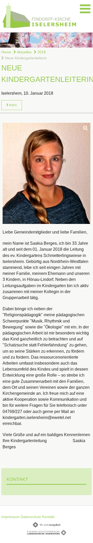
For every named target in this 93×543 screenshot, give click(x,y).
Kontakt (48, 517)
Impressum (10, 517)
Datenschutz (31, 517)
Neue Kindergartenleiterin (25, 58)
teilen (12, 105)
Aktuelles (24, 52)
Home (6, 52)
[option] (46, 40)
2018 (41, 52)
